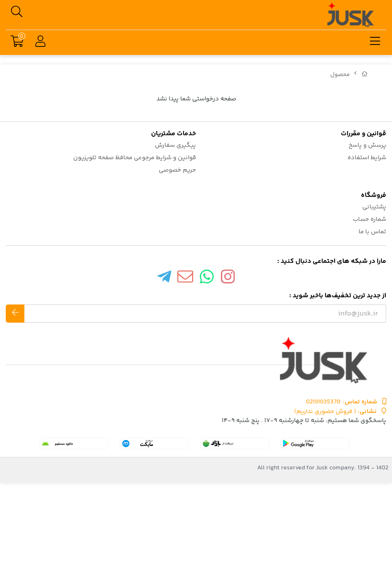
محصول (340, 74)
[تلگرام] (164, 279)
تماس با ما (372, 232)
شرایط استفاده (367, 158)
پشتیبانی (374, 207)
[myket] (154, 443)
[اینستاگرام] (228, 279)
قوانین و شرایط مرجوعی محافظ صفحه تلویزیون (134, 158)
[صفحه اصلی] (364, 74)
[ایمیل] (185, 279)
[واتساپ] (207, 279)
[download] (74, 443)
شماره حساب (369, 219)
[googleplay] (314, 443)
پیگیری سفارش (175, 145)
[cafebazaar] (234, 443)
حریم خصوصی (177, 170)
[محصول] (196, 360)
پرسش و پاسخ (367, 145)
